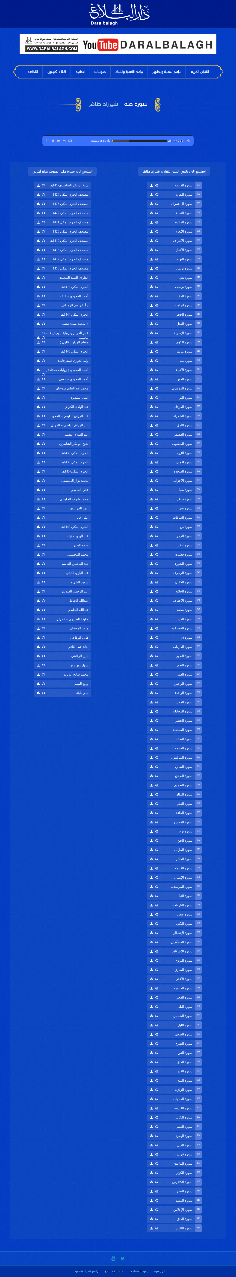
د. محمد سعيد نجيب (75, 324)
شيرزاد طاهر (103, 104)
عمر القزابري (79, 508)
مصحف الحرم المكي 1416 (70, 268)
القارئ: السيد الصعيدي (73, 277)
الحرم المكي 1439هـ (74, 453)
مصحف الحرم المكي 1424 (70, 194)
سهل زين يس (79, 665)
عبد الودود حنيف (77, 536)
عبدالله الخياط (78, 600)
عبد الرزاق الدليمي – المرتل (69, 425)
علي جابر (82, 517)
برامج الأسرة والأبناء (129, 71)
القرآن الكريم (199, 71)
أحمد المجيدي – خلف (74, 296)
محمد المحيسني (77, 554)
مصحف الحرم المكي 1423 (70, 204)
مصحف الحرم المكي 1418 (70, 250)
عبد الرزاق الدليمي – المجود (69, 416)
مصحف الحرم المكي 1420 (70, 231)
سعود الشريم (79, 582)
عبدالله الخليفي (78, 610)
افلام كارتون (56, 71)
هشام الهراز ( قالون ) (74, 342)
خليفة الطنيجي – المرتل (72, 619)
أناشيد (80, 71)
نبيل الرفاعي (79, 656)
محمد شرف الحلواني (74, 499)
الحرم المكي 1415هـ (74, 287)
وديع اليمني (81, 683)
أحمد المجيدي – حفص (73, 379)
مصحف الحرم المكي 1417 (70, 259)
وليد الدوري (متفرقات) (73, 360)
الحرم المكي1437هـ (75, 471)
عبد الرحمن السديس (74, 591)
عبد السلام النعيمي (76, 434)
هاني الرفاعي (79, 637)
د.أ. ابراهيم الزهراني (74, 305)
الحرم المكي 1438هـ (74, 462)
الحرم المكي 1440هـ (74, 527)
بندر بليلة (82, 693)
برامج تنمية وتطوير (166, 71)
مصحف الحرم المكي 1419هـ (69, 240)
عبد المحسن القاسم (75, 563)
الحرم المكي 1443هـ (74, 351)
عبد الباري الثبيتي (77, 573)
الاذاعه (32, 71)
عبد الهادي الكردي (76, 407)
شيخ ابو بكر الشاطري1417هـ (69, 185)
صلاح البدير (81, 545)
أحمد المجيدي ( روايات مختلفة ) (67, 370)
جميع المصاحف (139, 1271)
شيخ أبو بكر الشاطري (73, 444)
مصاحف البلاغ (114, 1271)
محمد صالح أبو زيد (76, 674)
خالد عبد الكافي (78, 647)
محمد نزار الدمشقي (74, 480)
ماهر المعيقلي (78, 628)
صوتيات (100, 71)
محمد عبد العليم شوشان (72, 388)
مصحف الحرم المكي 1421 (70, 222)
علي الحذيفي (79, 490)
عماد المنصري (79, 397)
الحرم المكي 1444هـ (74, 314)
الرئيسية (159, 1271)
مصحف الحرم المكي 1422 (70, 213)
